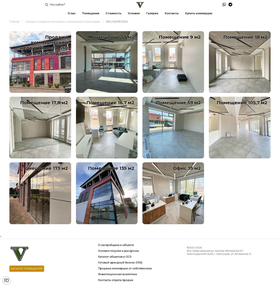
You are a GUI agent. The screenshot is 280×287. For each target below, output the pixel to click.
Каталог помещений (27, 268)
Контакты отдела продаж (115, 280)
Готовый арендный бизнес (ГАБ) (120, 262)
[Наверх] (271, 278)
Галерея (152, 13)
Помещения (90, 13)
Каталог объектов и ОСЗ (114, 256)
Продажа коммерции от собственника (125, 268)
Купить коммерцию (198, 13)
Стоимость (113, 13)
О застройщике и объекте (116, 245)
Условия (134, 13)
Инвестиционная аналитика (117, 274)
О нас (72, 13)
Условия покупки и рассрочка (118, 250)
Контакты (172, 13)
